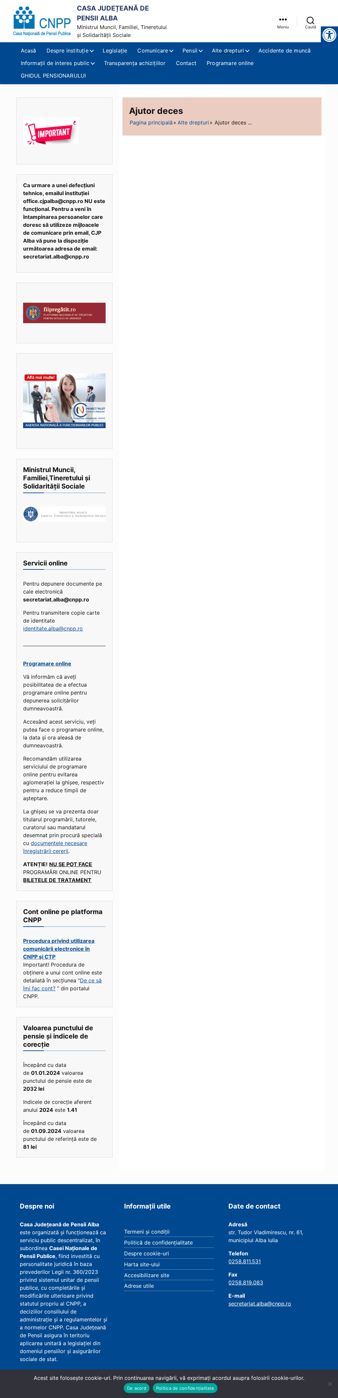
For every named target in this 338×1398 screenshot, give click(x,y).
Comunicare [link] (152, 50)
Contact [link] (186, 63)
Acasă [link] (28, 50)
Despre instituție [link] (67, 50)
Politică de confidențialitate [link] (158, 1242)
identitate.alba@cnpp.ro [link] (53, 628)
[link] (42, 21)
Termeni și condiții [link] (147, 1231)
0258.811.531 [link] (244, 1261)
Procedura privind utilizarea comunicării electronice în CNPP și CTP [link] (58, 949)
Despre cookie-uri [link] (146, 1253)
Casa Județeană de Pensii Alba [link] (113, 13)
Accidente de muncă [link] (284, 50)
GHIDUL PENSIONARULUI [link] (53, 75)
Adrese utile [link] (139, 1285)
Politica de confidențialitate (185, 1388)
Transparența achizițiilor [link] (135, 63)
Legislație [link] (115, 50)
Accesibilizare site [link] (146, 1275)
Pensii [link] (190, 50)
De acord (136, 1388)
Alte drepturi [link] (228, 50)
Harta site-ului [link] (142, 1264)
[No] (329, 1384)
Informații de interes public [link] (55, 63)
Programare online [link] (230, 63)
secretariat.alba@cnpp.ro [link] (259, 1303)
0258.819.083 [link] (245, 1282)
